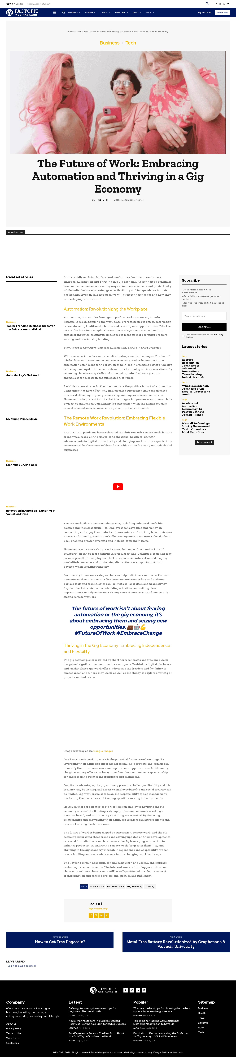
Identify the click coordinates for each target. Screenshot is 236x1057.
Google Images (103, 751)
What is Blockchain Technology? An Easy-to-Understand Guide (196, 390)
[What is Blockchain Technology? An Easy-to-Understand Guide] (220, 388)
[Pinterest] (118, 212)
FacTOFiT (103, 199)
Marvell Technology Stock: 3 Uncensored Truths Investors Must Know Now (196, 428)
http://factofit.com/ (98, 908)
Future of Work (115, 886)
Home (71, 31)
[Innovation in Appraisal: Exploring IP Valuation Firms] (31, 486)
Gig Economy (134, 886)
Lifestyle (73, 1028)
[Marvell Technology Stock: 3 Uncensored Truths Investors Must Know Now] (220, 425)
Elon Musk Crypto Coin (21, 465)
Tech (79, 31)
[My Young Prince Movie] (31, 397)
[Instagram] (220, 4)
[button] (207, 4)
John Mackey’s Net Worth (23, 375)
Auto (136, 1028)
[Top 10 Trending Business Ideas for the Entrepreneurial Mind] (31, 302)
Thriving (149, 886)
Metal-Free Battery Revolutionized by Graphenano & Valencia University (176, 944)
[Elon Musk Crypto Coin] (31, 441)
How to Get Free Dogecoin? (60, 941)
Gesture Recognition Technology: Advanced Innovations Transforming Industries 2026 (193, 368)
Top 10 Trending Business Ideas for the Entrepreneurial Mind (30, 327)
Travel (72, 1040)
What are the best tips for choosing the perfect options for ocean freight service (161, 1010)
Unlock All (204, 327)
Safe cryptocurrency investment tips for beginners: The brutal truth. (92, 1010)
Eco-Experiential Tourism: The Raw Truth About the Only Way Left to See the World (96, 1035)
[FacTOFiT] (75, 910)
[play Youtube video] (118, 486)
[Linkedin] (101, 915)
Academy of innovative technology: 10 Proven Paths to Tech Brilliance (193, 408)
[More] (132, 212)
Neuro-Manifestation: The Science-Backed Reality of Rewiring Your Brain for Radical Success (97, 1022)
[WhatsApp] (125, 212)
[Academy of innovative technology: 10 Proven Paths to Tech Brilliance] (220, 405)
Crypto (72, 1015)
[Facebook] (216, 4)
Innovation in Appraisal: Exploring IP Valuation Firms (30, 512)
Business (110, 42)
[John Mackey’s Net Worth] (31, 351)
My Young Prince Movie (22, 419)
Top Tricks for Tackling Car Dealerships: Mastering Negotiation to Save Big (156, 1022)
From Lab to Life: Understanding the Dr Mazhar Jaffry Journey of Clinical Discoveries (160, 1035)
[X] (224, 4)
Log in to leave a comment (22, 965)
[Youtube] (228, 4)
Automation (97, 886)
